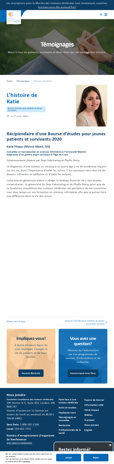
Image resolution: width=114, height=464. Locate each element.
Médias (88, 414)
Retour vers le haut (16, 321)
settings (26, 461)
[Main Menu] (105, 14)
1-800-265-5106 (29, 424)
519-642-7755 (23, 429)
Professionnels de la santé (70, 431)
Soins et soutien (67, 407)
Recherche (64, 425)
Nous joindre (91, 424)
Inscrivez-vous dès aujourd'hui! (57, 7)
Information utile (93, 404)
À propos (89, 419)
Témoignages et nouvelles (67, 418)
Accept (68, 457)
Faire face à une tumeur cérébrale (68, 401)
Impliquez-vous (67, 412)
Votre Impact (91, 409)
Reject (96, 457)
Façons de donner (94, 399)
